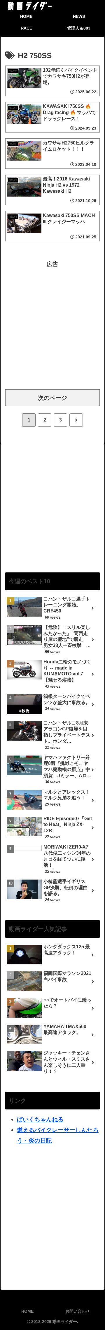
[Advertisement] (52, 322)
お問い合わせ (77, 1311)
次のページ (52, 398)
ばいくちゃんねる (40, 1119)
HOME (27, 1311)
